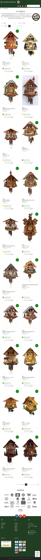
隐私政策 (16, 529)
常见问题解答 (3, 523)
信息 (15, 519)
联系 (29, 519)
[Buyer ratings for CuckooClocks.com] (6, 544)
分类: (2, 23)
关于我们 (16, 523)
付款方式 (2, 524)
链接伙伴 (16, 526)
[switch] (37, 556)
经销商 (16, 527)
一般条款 (16, 524)
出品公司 (16, 530)
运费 (2, 526)
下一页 (21, 26)
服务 (2, 519)
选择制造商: (20, 23)
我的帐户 (2, 527)
